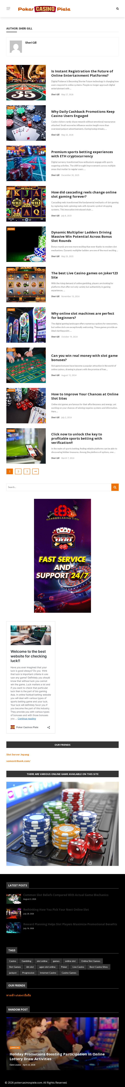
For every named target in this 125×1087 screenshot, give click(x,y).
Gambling (26, 961)
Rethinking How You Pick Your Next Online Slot (56, 909)
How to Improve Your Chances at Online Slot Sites (84, 396)
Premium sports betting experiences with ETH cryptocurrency (82, 154)
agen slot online (47, 966)
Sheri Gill (30, 42)
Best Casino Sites (99, 966)
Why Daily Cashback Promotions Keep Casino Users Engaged (83, 113)
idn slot (30, 966)
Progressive (28, 972)
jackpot (13, 972)
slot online (42, 961)
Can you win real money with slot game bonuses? (84, 357)
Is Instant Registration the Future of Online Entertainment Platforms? (82, 73)
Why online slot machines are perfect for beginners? (82, 315)
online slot (70, 961)
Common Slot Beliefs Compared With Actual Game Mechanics (65, 895)
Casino (11, 108)
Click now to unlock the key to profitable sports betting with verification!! (76, 438)
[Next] (14, 939)
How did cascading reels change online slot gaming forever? (84, 194)
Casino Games (69, 972)
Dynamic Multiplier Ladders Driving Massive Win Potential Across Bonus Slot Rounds (81, 236)
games (56, 961)
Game (10, 269)
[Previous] (8, 939)
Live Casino (78, 966)
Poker (10, 67)
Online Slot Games (90, 961)
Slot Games (15, 966)
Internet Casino (48, 972)
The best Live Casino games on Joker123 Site (84, 275)
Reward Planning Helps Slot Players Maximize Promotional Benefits (70, 924)
